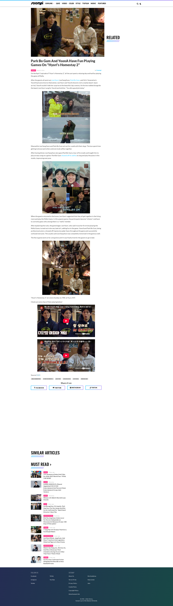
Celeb (71, 3)
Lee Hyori (55, 80)
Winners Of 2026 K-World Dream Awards (54, 499)
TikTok (52, 576)
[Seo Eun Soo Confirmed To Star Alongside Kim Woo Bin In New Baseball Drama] (36, 559)
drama (46, 527)
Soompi (99, 70)
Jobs (89, 583)
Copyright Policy (73, 590)
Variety (33, 70)
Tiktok (94, 387)
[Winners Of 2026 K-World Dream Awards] (36, 497)
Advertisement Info (74, 594)
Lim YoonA (75, 378)
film (45, 504)
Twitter (57, 388)
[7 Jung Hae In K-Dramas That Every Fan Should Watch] (36, 529)
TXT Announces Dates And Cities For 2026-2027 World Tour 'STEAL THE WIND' (54, 476)
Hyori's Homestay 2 (48, 378)
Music (93, 3)
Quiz (58, 3)
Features (102, 3)
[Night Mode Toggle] (140, 4)
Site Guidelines (92, 576)
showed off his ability (69, 155)
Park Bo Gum (75, 80)
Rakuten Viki (90, 601)
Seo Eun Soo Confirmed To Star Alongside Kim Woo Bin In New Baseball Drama (53, 561)
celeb (45, 482)
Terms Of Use (72, 579)
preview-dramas (48, 515)
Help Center (91, 579)
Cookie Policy (73, 587)
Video (64, 3)
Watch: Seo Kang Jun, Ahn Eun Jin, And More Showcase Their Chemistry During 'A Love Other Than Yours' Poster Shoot (54, 550)
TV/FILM (85, 3)
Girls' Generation (36, 378)
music (45, 472)
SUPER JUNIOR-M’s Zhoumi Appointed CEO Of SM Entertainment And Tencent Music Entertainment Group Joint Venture (54, 488)
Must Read (40, 464)
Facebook (39, 388)
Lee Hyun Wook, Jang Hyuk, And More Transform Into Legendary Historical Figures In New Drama (54, 540)
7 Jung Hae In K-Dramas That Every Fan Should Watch (55, 530)
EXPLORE (49, 3)
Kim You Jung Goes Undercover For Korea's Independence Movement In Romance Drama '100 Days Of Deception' (54, 521)
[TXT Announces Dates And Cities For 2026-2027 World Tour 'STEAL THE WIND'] (36, 474)
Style (78, 3)
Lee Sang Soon (66, 378)
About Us (71, 576)
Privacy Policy (73, 583)
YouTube (52, 579)
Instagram (76, 387)
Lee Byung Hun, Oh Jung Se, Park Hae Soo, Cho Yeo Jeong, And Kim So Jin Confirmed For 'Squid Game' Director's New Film (54, 509)
